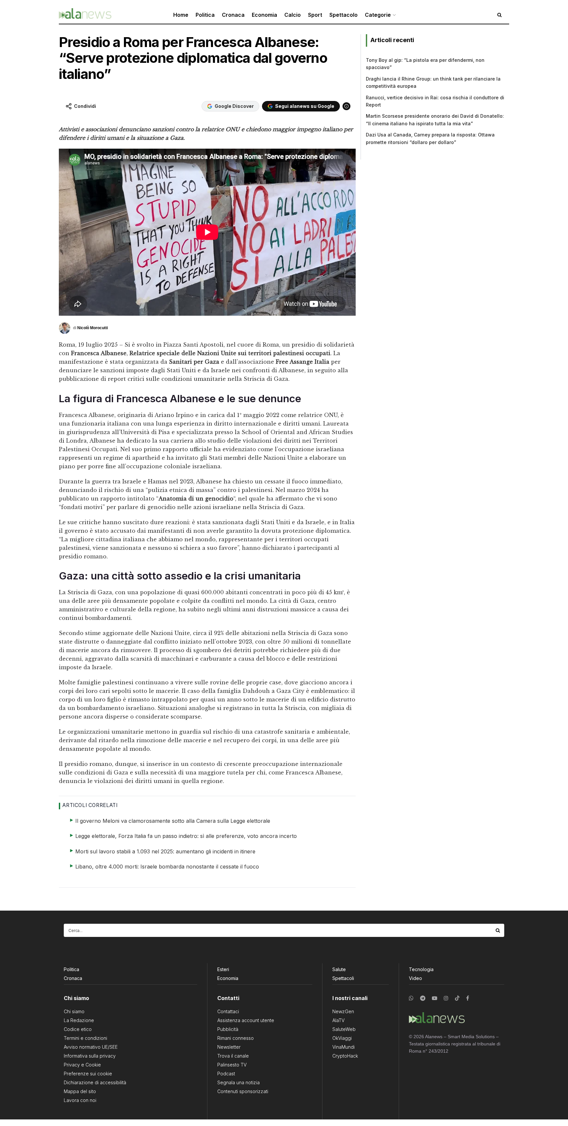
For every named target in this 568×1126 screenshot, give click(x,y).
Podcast (226, 1073)
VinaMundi (343, 1047)
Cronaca (233, 15)
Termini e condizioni (85, 1038)
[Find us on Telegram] (422, 998)
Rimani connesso (235, 1038)
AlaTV (338, 1020)
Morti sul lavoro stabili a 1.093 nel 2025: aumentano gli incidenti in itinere (165, 851)
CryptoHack (345, 1056)
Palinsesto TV (232, 1064)
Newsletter (229, 1047)
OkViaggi (342, 1038)
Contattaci (228, 1011)
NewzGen (343, 1011)
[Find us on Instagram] (446, 998)
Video (415, 978)
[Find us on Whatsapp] (411, 998)
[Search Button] (498, 930)
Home (180, 15)
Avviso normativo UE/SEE (91, 1047)
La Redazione (79, 1020)
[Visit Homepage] (85, 15)
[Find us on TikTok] (457, 998)
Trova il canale (233, 1056)
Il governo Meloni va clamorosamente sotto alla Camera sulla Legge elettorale (172, 821)
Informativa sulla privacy (90, 1056)
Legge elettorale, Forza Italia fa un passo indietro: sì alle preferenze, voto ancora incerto (186, 836)
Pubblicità (227, 1029)
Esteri (223, 969)
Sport (315, 15)
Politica (205, 15)
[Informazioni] (346, 106)
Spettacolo (343, 15)
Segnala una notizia (238, 1082)
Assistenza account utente (245, 1020)
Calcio (292, 15)
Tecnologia (421, 969)
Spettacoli (343, 978)
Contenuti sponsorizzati (242, 1091)
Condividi (85, 106)
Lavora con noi (80, 1100)
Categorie (378, 15)
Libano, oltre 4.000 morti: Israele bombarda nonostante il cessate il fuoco (167, 866)
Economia (264, 15)
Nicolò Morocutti (92, 327)
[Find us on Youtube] (434, 998)
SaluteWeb (344, 1029)
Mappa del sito (80, 1091)
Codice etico (78, 1029)
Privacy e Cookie (82, 1064)
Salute (339, 969)
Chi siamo (74, 1011)
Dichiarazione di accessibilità (95, 1082)
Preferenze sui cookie (88, 1073)
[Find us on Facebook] (467, 998)
